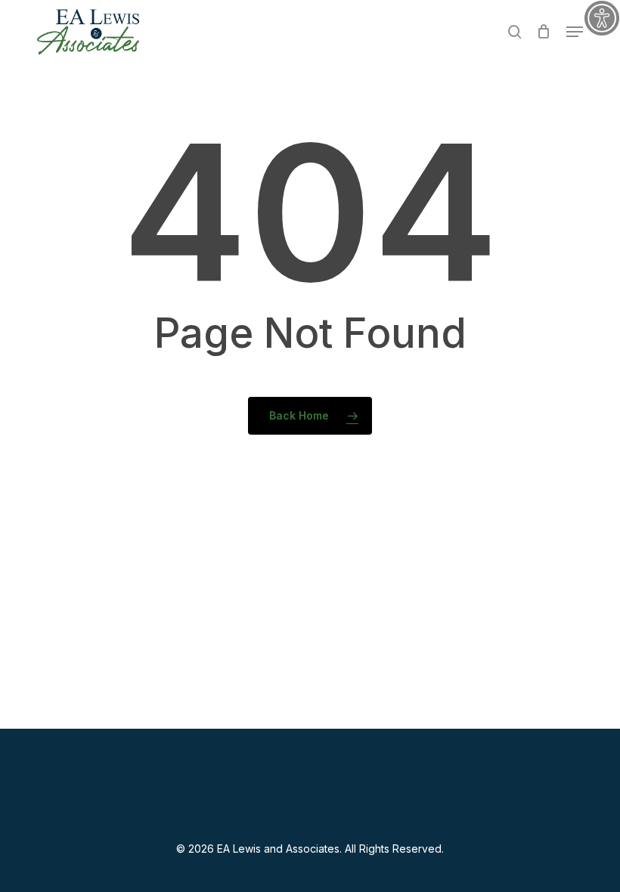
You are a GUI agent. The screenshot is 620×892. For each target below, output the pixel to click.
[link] (602, 18)
